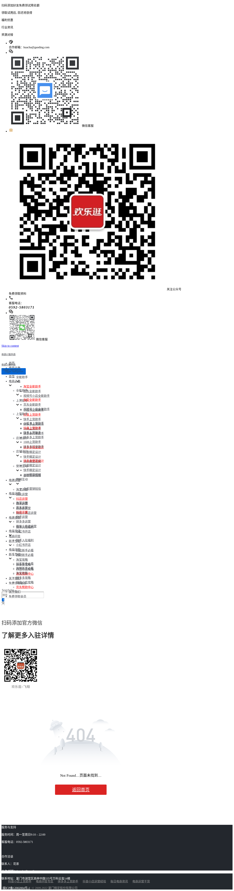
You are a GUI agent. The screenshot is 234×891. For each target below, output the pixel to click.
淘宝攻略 (22, 559)
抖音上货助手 (32, 414)
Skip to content (10, 345)
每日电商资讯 (119, 881)
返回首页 (81, 789)
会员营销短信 (32, 488)
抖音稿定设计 (32, 452)
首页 (12, 376)
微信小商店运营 (26, 526)
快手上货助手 (32, 419)
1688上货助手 (32, 441)
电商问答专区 (44, 881)
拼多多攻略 (23, 577)
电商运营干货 (141, 881)
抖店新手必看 (25, 550)
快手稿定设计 (32, 456)
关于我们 (14, 578)
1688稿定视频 (32, 474)
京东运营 (22, 494)
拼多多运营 (23, 521)
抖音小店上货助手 (19, 881)
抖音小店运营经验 (94, 881)
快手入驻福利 (25, 540)
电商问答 (14, 536)
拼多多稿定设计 (33, 460)
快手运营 (22, 516)
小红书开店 (23, 531)
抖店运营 (22, 498)
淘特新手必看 (25, 555)
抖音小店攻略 (25, 582)
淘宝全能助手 (32, 386)
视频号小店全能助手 (36, 395)
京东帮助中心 (25, 587)
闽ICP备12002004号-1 (16, 888)
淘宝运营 (22, 489)
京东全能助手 (32, 391)
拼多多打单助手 (33, 446)
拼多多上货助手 (33, 437)
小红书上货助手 (33, 423)
